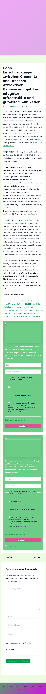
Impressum (17, 689)
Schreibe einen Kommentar (31, 107)
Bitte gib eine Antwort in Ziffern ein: (18, 643)
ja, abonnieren (15, 387)
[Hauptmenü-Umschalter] (41, 27)
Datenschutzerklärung (15, 420)
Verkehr (18, 107)
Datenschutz (28, 689)
